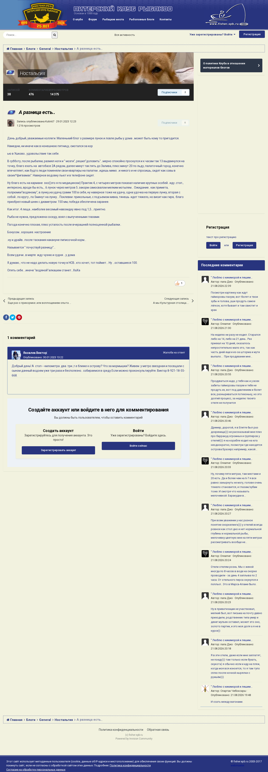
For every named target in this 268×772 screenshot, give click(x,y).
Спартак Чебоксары (233, 690)
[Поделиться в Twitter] (12, 317)
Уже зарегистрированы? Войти (211, 34)
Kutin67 (49, 121)
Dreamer (225, 323)
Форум (92, 19)
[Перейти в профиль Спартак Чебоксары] (205, 688)
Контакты (166, 19)
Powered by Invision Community (134, 738)
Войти (213, 245)
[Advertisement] (231, 146)
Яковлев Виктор (35, 352)
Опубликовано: (43, 357)
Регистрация (252, 34)
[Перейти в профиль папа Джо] (205, 279)
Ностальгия (32, 73)
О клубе (78, 19)
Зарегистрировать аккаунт (58, 450)
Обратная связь (158, 729)
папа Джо (226, 281)
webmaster (237, 765)
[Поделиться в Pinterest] (19, 317)
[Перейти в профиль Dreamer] (205, 321)
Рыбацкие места (113, 19)
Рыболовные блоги (141, 19)
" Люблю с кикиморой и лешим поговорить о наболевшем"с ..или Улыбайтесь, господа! (233, 278)
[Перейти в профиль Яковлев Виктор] (16, 355)
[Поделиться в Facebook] (6, 317)
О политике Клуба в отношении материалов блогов (224, 65)
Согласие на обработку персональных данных (35, 769)
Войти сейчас (138, 445)
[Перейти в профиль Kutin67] (10, 123)
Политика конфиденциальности (121, 729)
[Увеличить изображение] (177, 283)
